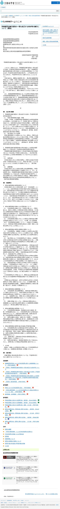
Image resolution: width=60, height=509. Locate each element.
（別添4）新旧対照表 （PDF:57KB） (15, 381)
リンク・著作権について (22, 502)
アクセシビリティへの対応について (34, 502)
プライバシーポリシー (12, 502)
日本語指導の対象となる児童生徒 (14, 434)
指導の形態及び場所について (13, 441)
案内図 (57, 504)
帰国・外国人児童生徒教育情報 (33, 15)
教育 (7, 15)
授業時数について (10, 439)
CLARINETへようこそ (19, 15)
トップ (2, 15)
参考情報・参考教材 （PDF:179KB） (15, 394)
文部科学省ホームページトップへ (35, 494)
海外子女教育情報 (47, 37)
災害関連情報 (9, 500)
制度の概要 (8, 429)
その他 (7, 446)
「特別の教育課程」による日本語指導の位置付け (18, 431)
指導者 (7, 436)
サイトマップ (3, 500)
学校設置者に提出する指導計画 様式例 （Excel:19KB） (21, 400)
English (3, 7)
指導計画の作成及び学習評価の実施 (15, 443)
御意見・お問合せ (4, 502)
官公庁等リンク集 (16, 500)
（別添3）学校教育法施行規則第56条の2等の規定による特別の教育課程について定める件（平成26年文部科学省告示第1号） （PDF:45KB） (22, 377)
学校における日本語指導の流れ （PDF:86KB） (18, 387)
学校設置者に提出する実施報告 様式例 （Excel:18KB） (21, 402)
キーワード (27, 500)
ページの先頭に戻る (52, 494)
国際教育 (11, 15)
